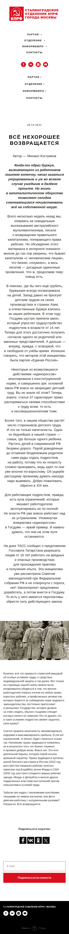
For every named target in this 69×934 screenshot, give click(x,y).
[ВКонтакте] (30, 840)
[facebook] (23, 64)
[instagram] (38, 64)
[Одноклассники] (38, 840)
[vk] (30, 64)
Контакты (34, 52)
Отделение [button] (33, 40)
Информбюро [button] (33, 46)
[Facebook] (22, 840)
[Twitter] (46, 840)
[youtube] (45, 64)
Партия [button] (33, 34)
